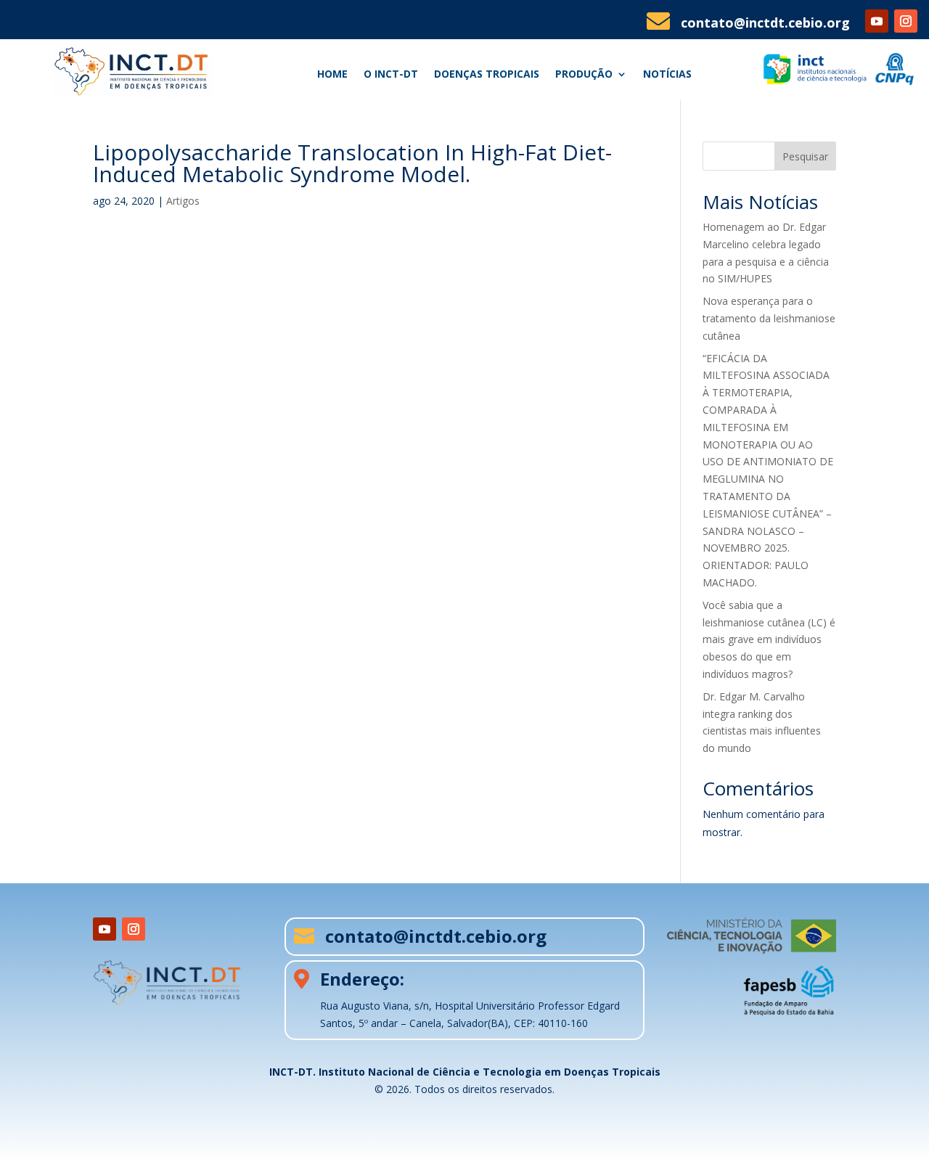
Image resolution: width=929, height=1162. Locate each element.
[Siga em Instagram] (905, 21)
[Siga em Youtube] (876, 21)
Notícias (667, 75)
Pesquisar (805, 156)
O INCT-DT (391, 75)
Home (332, 75)
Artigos (183, 201)
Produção (584, 75)
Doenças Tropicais (486, 75)
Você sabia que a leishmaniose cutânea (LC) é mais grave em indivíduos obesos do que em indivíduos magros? (769, 639)
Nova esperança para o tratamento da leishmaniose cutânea (769, 318)
